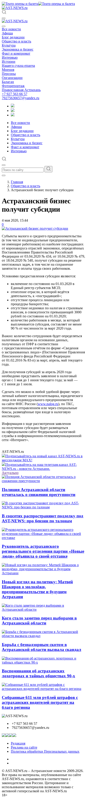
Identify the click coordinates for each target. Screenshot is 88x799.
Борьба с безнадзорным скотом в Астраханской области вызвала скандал (41, 647)
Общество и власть (16, 41)
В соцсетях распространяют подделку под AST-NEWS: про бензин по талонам (42, 518)
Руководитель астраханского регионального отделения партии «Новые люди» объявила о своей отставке (43, 551)
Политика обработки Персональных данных (45, 751)
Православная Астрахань (21, 90)
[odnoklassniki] (12, 110)
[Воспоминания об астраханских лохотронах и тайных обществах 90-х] (44, 662)
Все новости (11, 29)
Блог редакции (13, 37)
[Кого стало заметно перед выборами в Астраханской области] (44, 609)
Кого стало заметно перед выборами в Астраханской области (39, 620)
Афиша (7, 33)
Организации (12, 78)
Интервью (10, 57)
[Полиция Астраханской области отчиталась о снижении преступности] (44, 481)
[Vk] (12, 115)
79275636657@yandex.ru (20, 98)
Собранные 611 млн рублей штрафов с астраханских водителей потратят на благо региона (40, 702)
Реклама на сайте (24, 747)
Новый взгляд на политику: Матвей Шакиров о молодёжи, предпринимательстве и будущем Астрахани (37, 589)
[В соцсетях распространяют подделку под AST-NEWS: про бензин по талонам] (44, 507)
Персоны (9, 74)
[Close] (3, 26)
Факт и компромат (16, 53)
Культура (9, 45)
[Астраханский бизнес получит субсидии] (35, 228)
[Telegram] (12, 106)
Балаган (8, 82)
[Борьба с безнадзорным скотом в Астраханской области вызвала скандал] (44, 636)
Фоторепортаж (13, 86)
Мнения (8, 70)
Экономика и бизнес (17, 49)
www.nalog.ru (48, 404)
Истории (8, 61)
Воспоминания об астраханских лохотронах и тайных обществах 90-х (38, 673)
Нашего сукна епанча (18, 65)
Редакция (18, 743)
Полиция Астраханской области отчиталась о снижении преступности (38, 492)
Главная (17, 182)
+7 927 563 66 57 (14, 94)
